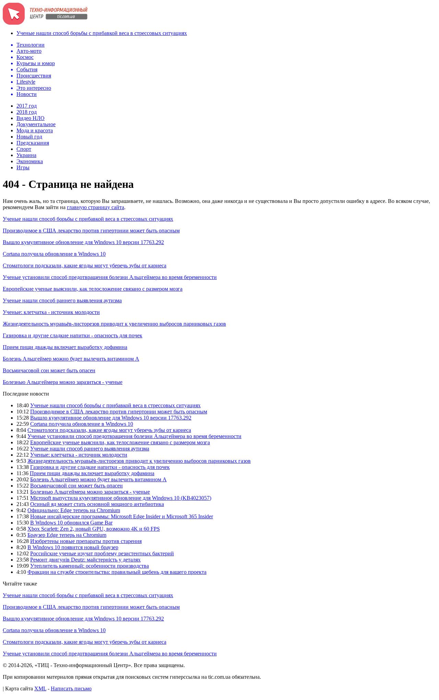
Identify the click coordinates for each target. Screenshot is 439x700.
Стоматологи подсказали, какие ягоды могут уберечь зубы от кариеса (84, 265)
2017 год (26, 106)
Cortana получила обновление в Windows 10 (54, 254)
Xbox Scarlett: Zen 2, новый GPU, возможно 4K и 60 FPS (93, 529)
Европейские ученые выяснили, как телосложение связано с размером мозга (92, 289)
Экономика (29, 161)
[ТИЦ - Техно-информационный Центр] (45, 23)
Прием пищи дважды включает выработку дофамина (65, 347)
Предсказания (32, 143)
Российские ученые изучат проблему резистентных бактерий (102, 553)
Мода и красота (34, 130)
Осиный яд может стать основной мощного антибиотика (97, 504)
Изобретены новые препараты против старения (86, 541)
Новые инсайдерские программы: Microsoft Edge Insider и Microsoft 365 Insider (121, 516)
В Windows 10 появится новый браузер (72, 547)
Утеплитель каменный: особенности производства (89, 566)
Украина (26, 155)
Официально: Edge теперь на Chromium (73, 510)
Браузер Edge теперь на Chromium (66, 535)
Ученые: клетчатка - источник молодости (51, 312)
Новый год (29, 137)
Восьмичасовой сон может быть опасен (49, 370)
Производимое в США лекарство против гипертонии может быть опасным (91, 230)
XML (40, 688)
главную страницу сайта (95, 207)
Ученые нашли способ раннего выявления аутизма (62, 300)
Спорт (23, 149)
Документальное (36, 124)
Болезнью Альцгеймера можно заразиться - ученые (62, 382)
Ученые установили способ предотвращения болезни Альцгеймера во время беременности (110, 277)
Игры (22, 167)
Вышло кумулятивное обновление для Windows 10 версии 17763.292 (83, 242)
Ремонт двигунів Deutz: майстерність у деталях (85, 560)
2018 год (26, 112)
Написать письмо (71, 688)
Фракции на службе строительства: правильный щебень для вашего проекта (116, 572)
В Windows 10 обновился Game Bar (71, 523)
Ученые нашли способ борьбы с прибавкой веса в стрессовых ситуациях (101, 33)
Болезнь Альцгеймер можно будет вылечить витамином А (71, 359)
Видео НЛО (30, 118)
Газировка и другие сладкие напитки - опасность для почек (72, 335)
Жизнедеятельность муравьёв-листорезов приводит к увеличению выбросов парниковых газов (114, 324)
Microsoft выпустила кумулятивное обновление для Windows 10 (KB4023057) (120, 498)
